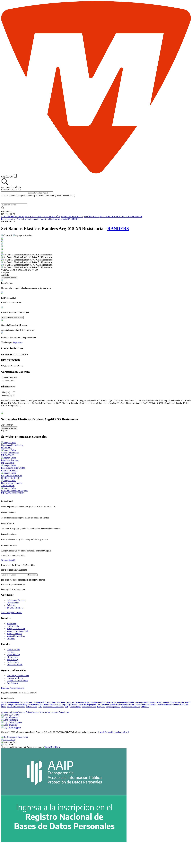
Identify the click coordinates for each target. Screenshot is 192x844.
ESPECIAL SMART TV (72, 216)
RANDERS (72, 219)
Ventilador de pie (82, 702)
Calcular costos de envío (12, 317)
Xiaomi (176, 704)
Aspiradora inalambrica (146, 704)
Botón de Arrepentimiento (12, 688)
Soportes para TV (113, 707)
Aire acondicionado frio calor (123, 702)
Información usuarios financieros (54, 712)
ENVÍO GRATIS (92, 216)
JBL (40, 707)
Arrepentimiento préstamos (13, 712)
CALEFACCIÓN (52, 216)
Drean (158, 702)
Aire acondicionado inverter (12, 702)
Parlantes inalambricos (130, 707)
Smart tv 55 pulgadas (171, 702)
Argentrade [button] (17, 342)
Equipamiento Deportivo (38, 219)
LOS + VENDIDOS (34, 216)
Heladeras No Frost (41, 702)
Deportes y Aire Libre (16, 219)
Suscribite (32, 575)
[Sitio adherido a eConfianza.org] (8, 739)
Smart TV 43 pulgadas (87, 704)
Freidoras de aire (89, 707)
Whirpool (145, 707)
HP (99, 704)
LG (108, 702)
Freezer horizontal (57, 702)
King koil (101, 707)
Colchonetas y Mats (58, 219)
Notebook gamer (108, 704)
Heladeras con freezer (39, 704)
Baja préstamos (32, 712)
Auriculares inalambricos (53, 707)
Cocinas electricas (123, 704)
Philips (10, 704)
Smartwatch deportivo (16, 707)
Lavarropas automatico (145, 702)
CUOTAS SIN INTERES (12, 216)
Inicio (3, 219)
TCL (134, 704)
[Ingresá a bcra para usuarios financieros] (14, 737)
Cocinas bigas (75, 707)
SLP (66, 707)
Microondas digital (22, 704)
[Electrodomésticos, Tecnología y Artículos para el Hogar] (96, 172)
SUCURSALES (107, 216)
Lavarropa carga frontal (67, 704)
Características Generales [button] (15, 371)
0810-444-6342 (8, 560)
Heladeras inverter (98, 702)
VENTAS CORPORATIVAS (128, 216)
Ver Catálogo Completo (11, 612)
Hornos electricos (165, 704)
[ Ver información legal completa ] (113, 732)
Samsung (28, 702)
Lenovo (53, 704)
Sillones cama (31, 707)
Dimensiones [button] (8, 386)
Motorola (70, 702)
